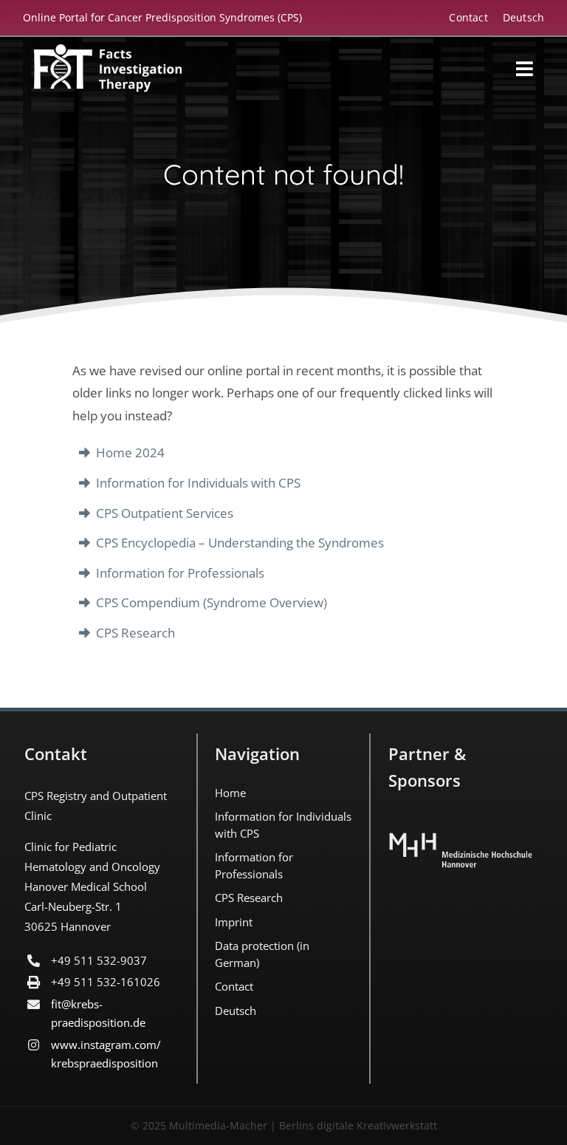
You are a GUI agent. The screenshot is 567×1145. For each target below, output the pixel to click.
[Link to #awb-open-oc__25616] (524, 68)
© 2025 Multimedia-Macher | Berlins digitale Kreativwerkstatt (284, 1125)
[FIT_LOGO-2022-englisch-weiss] (108, 51)
